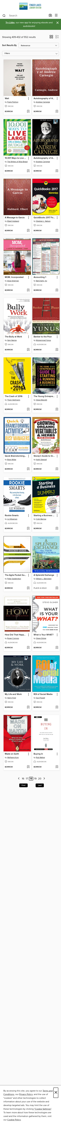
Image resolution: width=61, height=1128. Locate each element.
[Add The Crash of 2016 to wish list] (28, 409)
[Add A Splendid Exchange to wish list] (57, 588)
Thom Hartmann (13, 400)
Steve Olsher (41, 638)
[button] (51, 37)
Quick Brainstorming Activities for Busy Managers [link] (16, 456)
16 (23, 778)
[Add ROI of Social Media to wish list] (57, 707)
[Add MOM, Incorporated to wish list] (28, 290)
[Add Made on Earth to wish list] (28, 767)
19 (35, 778)
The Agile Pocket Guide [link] (16, 575)
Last (40, 785)
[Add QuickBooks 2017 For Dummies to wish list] (57, 231)
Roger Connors (13, 638)
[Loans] (50, 15)
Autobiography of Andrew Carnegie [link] (45, 98)
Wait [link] (7, 98)
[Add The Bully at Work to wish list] (28, 350)
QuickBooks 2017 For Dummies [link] (45, 217)
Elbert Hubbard (13, 221)
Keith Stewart (41, 459)
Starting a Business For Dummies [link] (45, 515)
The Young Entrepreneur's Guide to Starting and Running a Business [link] (45, 396)
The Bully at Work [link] (13, 337)
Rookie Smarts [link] (12, 515)
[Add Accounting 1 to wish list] (57, 290)
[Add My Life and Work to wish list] (28, 707)
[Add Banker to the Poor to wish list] (57, 350)
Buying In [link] (38, 754)
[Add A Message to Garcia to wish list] (28, 231)
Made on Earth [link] (12, 754)
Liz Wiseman (12, 519)
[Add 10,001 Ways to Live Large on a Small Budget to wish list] (28, 171)
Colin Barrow (41, 519)
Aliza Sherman (13, 281)
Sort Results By (9, 45)
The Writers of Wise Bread (17, 162)
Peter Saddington (14, 579)
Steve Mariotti (41, 400)
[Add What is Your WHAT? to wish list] (57, 648)
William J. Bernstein (43, 579)
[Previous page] (19, 778)
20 (39, 778)
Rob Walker (40, 757)
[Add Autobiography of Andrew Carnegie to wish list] (57, 111)
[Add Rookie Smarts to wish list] (28, 528)
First (23, 785)
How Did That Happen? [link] (16, 635)
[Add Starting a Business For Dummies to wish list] (57, 528)
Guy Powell (40, 698)
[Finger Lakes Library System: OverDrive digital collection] (30, 6)
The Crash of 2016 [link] (13, 396)
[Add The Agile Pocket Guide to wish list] (28, 588)
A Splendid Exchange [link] (44, 575)
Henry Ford (11, 698)
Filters (7, 53)
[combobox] (25, 15)
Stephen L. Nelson (43, 221)
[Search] (4, 15)
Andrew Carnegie (43, 102)
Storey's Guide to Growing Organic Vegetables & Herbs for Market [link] (45, 456)
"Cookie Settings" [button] (42, 1109)
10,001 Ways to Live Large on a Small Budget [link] (16, 158)
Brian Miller (11, 459)
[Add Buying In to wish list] (57, 767)
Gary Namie (12, 340)
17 (27, 778)
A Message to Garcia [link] (15, 217)
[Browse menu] (56, 15)
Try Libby (10, 22)
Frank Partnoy (12, 102)
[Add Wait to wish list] (28, 111)
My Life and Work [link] (13, 694)
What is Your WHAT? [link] (43, 635)
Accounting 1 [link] (40, 277)
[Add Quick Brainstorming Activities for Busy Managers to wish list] (28, 469)
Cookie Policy (14, 1119)
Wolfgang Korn (13, 757)
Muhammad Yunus (43, 340)
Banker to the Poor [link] (43, 337)
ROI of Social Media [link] (43, 694)
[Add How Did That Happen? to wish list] (28, 648)
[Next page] (44, 778)
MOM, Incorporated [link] (14, 277)
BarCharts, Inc (41, 281)
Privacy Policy (26, 1094)
